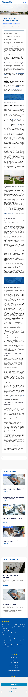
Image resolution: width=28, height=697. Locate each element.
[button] (26, 678)
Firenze (9, 233)
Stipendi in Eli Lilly (9, 35)
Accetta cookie (14, 684)
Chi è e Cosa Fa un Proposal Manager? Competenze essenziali (13, 497)
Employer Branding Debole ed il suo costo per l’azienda (13, 519)
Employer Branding (7, 23)
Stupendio (15, 119)
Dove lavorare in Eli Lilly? (11, 39)
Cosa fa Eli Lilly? (9, 37)
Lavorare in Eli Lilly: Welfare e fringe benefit (14, 43)
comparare (16, 80)
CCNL (18, 124)
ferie (6, 426)
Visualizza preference (14, 691)
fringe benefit (7, 76)
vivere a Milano (19, 396)
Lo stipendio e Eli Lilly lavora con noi (13, 36)
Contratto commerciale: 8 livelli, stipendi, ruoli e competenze (12, 603)
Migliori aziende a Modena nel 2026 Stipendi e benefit (13, 540)
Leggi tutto (5, 491)
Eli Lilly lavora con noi (10, 213)
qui (17, 125)
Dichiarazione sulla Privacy (17, 694)
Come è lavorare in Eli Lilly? (11, 33)
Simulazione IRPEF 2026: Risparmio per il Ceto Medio (14, 576)
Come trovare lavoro (16, 89)
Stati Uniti (9, 227)
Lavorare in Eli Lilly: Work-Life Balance (13, 40)
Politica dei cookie (8, 694)
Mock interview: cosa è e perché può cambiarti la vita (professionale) (13, 488)
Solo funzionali (14, 688)
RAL (11, 114)
